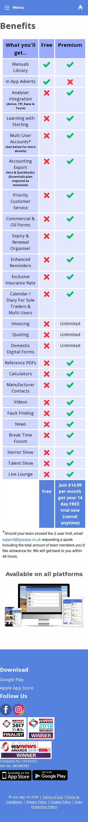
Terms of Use (52, 797)
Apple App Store (16, 688)
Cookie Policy (60, 802)
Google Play (12, 679)
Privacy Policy (36, 802)
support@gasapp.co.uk (21, 539)
